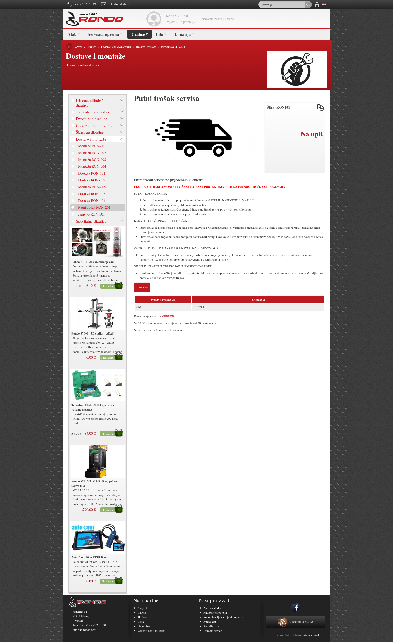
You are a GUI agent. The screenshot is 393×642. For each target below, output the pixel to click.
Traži (308, 4)
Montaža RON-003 (92, 159)
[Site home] (105, 18)
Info (159, 34)
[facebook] (295, 607)
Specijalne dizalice (91, 221)
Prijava (170, 21)
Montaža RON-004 (92, 166)
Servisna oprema (103, 34)
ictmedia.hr (318, 635)
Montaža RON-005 (92, 186)
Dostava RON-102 (91, 180)
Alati (72, 34)
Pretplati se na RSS (302, 621)
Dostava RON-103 (91, 193)
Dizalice (137, 34)
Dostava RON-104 (91, 200)
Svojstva (142, 287)
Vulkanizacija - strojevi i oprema (223, 617)
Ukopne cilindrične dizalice (91, 103)
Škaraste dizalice (90, 132)
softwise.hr (307, 635)
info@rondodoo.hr (120, 4)
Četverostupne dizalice (94, 125)
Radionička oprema (215, 612)
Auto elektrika (212, 608)
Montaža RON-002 (92, 152)
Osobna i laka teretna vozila (116, 46)
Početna (78, 46)
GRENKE (168, 316)
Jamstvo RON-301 (91, 214)
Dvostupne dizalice (91, 118)
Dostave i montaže (146, 46)
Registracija (187, 21)
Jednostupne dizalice (93, 111)
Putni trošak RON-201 (173, 46)
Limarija (182, 34)
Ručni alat (209, 621)
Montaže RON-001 (92, 145)
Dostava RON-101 (91, 173)
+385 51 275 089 (85, 4)
